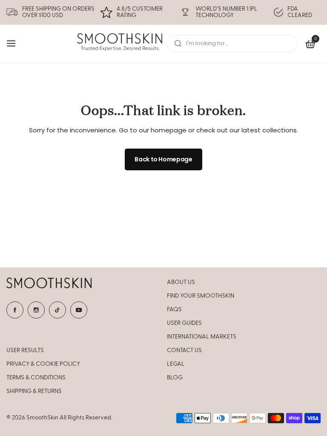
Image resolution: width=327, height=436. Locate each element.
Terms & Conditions (36, 378)
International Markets (201, 337)
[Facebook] (14, 309)
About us (181, 282)
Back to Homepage (163, 159)
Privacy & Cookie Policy (43, 364)
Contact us (184, 350)
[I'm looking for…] (178, 43)
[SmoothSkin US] (119, 43)
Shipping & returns (34, 391)
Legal (175, 364)
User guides (184, 323)
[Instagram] (36, 309)
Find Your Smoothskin (200, 296)
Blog (175, 378)
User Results (25, 350)
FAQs (174, 310)
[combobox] (232, 43)
